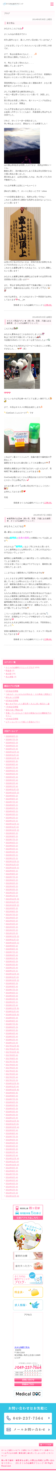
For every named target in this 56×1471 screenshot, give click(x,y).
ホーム (4, 1450)
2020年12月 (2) (12, 936)
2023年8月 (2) (12, 836)
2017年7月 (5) (12, 1062)
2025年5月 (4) (12, 774)
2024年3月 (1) (12, 814)
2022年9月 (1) (12, 871)
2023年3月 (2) (12, 852)
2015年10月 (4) (12, 1127)
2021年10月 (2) (12, 905)
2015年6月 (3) (12, 1140)
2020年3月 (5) (12, 965)
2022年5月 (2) (12, 883)
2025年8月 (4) (12, 764)
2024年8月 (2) (12, 799)
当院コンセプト (14, 1450)
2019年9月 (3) (12, 983)
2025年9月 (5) (12, 761)
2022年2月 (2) (12, 893)
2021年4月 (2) (12, 924)
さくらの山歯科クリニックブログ (20, 667)
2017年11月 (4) (12, 1049)
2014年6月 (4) (12, 1177)
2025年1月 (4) (12, 786)
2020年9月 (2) (12, 946)
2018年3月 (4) (12, 1037)
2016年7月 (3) (12, 1099)
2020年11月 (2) (12, 940)
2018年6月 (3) (12, 1027)
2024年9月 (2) (12, 796)
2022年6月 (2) (12, 880)
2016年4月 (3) (12, 1109)
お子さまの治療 (11, 1453)
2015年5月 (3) (12, 1143)
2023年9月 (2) (12, 833)
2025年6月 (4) (12, 771)
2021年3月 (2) (12, 927)
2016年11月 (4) (12, 1087)
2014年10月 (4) (12, 1165)
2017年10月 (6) (12, 1052)
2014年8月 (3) (12, 1171)
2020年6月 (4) (12, 955)
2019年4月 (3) (12, 996)
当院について (27, 1450)
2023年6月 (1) (12, 843)
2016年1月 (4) (12, 1118)
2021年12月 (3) (12, 899)
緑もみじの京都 (12, 697)
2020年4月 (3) (12, 962)
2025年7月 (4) (12, 768)
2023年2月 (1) (12, 855)
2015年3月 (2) (12, 1149)
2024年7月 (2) (12, 802)
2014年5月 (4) (12, 1181)
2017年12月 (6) (12, 1046)
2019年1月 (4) (12, 1005)
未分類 (8, 674)
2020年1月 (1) (12, 971)
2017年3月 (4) (12, 1074)
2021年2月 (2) (12, 930)
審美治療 (22, 1453)
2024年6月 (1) (12, 805)
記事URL (48, 305)
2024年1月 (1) (12, 821)
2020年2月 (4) (12, 968)
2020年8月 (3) (12, 949)
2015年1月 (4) (12, 1155)
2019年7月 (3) (12, 990)
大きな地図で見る (22, 1347)
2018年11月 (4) (12, 1012)
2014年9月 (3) (12, 1168)
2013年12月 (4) (12, 1196)
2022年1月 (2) (12, 896)
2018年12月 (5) (12, 1008)
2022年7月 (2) (12, 877)
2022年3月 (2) (12, 890)
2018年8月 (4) (12, 1021)
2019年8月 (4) (12, 987)
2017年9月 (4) (12, 1055)
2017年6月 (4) (12, 1065)
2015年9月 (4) (12, 1130)
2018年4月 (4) (12, 1033)
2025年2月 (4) (12, 783)
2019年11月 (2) (12, 977)
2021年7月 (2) (12, 915)
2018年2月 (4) (12, 1040)
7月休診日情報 (12, 707)
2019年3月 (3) (12, 999)
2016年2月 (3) (12, 1115)
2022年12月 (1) (12, 862)
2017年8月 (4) (12, 1059)
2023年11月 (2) (12, 827)
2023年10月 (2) (12, 830)
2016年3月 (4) (12, 1112)
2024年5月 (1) (12, 808)
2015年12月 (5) (12, 1121)
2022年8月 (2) (12, 874)
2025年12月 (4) (12, 752)
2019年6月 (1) (12, 993)
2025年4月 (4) (12, 777)
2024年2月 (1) (12, 818)
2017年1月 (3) (12, 1080)
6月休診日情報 (12, 719)
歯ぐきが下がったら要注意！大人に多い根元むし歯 (27, 704)
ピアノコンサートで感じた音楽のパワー (23, 722)
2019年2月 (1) (12, 1002)
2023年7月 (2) (12, 840)
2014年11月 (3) (12, 1162)
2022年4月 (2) (12, 886)
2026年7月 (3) (12, 740)
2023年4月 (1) (12, 849)
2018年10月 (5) (12, 1015)
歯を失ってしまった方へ (37, 1453)
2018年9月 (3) (12, 1018)
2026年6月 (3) (12, 743)
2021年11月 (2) (12, 902)
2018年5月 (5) (12, 1030)
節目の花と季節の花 (14, 710)
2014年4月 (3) (12, 1184)
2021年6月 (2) (12, 918)
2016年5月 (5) (12, 1105)
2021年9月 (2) (12, 908)
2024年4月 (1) (12, 811)
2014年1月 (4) (12, 1193)
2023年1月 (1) (12, 858)
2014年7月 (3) (12, 1174)
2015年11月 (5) (12, 1124)
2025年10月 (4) (12, 758)
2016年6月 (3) (12, 1102)
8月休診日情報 (12, 701)
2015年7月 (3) (12, 1137)
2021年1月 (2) (12, 933)
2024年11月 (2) (12, 790)
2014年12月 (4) (12, 1159)
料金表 (8, 671)
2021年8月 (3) (12, 912)
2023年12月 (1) (12, 824)
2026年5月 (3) (12, 746)
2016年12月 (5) (12, 1083)
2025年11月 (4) (12, 755)
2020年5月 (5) (12, 958)
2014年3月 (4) (12, 1187)
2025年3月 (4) (12, 780)
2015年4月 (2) (12, 1146)
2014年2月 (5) (12, 1190)
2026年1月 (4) (12, 749)
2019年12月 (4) (12, 974)
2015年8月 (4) (12, 1133)
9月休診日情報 (12, 691)
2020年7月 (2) (12, 952)
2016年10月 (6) (12, 1090)
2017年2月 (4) (12, 1077)
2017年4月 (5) (12, 1071)
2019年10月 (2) (12, 980)
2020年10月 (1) (12, 943)
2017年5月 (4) (12, 1068)
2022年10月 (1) (12, 868)
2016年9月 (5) (12, 1093)
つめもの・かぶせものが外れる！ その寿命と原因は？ (29, 694)
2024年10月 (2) (12, 793)
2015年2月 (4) (12, 1152)
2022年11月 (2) (12, 865)
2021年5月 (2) (12, 921)
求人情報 (9, 677)
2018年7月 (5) (12, 1024)
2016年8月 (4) (12, 1096)
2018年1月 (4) (12, 1043)
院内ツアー (39, 1450)
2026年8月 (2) (12, 736)
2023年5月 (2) (12, 846)
